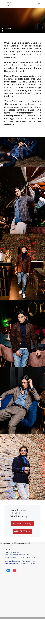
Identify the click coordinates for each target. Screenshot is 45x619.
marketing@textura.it (11, 563)
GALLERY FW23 (22, 531)
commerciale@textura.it (12, 561)
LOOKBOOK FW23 (22, 523)
